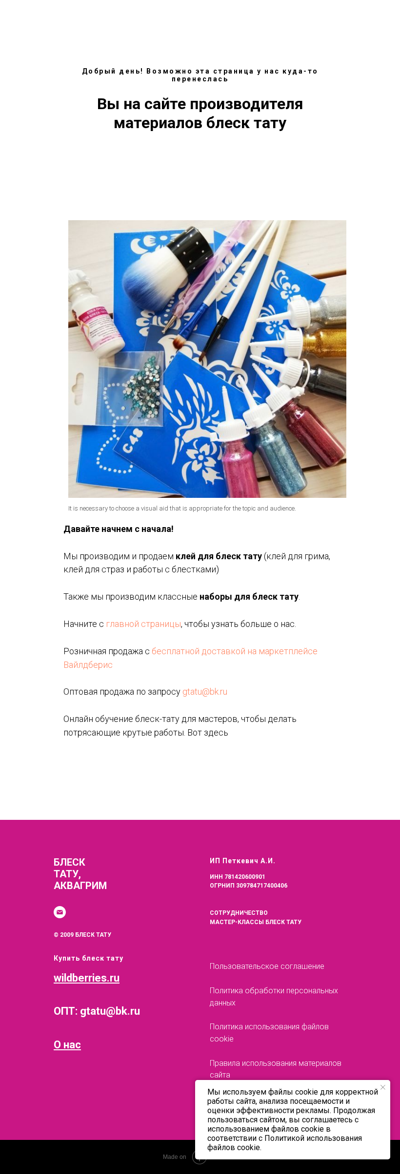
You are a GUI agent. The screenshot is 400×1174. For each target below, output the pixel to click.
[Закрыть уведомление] (383, 1087)
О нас (67, 1045)
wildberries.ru (87, 978)
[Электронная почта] (60, 912)
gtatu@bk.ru (204, 691)
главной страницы (143, 624)
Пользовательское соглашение (267, 966)
